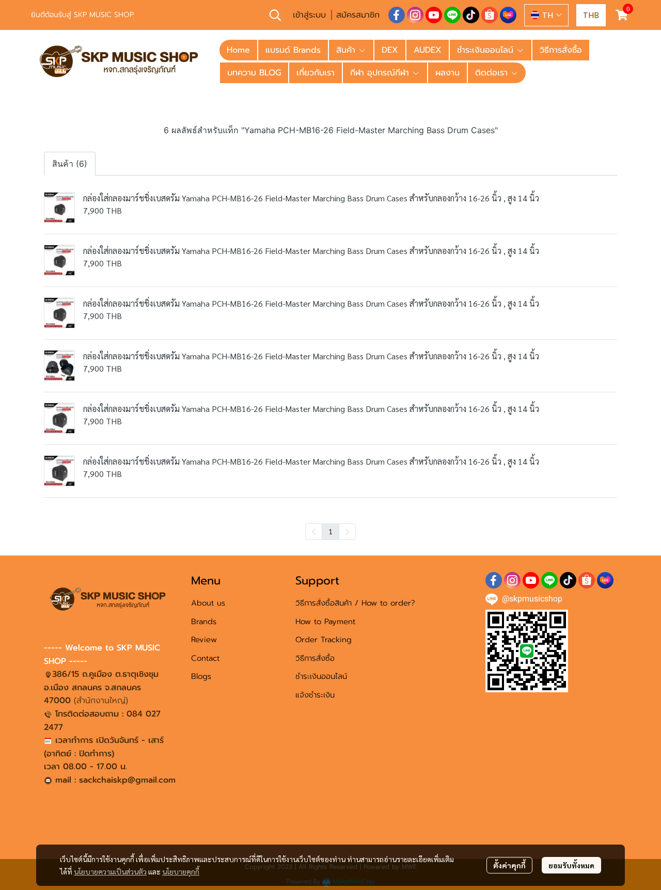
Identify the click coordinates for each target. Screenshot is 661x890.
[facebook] (396, 15)
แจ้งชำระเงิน (315, 695)
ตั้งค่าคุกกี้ (509, 865)
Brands (203, 621)
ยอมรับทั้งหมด (571, 865)
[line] (452, 15)
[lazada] (508, 15)
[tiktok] (471, 15)
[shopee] (489, 15)
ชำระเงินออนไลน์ (321, 676)
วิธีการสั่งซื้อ (315, 658)
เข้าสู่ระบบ (309, 15)
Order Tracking (323, 639)
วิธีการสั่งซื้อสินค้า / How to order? (355, 603)
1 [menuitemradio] (330, 531)
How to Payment (325, 621)
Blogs (201, 676)
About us (208, 603)
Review (204, 639)
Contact (205, 658)
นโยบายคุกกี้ (180, 871)
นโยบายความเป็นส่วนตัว (110, 871)
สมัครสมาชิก (358, 15)
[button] (275, 15)
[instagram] (415, 15)
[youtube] (434, 15)
